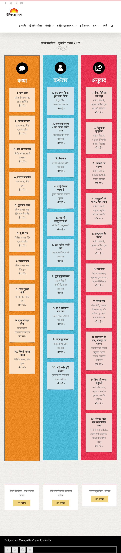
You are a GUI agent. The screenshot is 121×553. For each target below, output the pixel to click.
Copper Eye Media (41, 540)
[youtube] (30, 550)
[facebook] (8, 550)
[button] (112, 26)
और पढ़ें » (22, 106)
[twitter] (15, 550)
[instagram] (23, 550)
